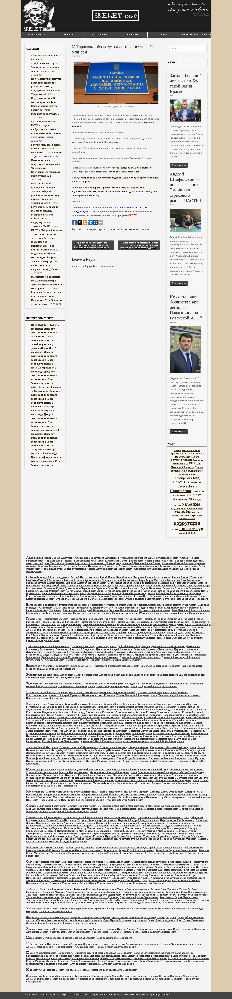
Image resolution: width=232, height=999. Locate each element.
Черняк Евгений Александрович (74, 946)
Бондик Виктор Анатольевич (78, 596)
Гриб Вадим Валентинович (42, 635)
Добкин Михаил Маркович (114, 654)
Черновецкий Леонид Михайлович (165, 944)
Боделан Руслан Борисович (104, 593)
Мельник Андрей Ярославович (87, 777)
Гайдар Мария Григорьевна (86, 618)
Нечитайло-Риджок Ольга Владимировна (119, 797)
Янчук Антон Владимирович (92, 975)
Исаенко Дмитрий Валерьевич (44, 697)
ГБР (186, 463)
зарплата (184, 518)
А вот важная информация (43, 557)
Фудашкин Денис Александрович (154, 920)
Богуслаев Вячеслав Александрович (64, 593)
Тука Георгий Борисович (58, 902)
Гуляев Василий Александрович (183, 637)
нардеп (174, 529)
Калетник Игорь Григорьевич (44, 704)
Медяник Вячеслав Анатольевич (46, 777)
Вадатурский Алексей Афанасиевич (141, 604)
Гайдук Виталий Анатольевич (123, 618)
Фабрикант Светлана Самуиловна (47, 917)
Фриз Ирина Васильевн (117, 920)
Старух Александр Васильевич (185, 877)
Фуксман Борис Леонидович (43, 922)
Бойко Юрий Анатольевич (172, 593)
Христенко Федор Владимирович (155, 931)
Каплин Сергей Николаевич (154, 704)
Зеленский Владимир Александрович (163, 683)
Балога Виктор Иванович (187, 577)
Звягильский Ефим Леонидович (119, 683)
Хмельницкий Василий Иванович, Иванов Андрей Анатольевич (113, 928)
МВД (196, 478)
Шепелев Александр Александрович (150, 955)
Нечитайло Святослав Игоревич (72, 797)
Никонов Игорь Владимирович (165, 797)
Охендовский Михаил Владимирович (73, 811)
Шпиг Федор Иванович (146, 961)
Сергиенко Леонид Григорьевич (165, 869)
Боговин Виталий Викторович (123, 590)
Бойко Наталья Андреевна (138, 593)
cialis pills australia (42, 324)
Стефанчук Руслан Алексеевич (86, 880)
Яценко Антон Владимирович (164, 978)
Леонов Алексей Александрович (45, 752)
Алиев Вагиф (153, 560)
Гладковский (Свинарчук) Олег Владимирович (75, 627)
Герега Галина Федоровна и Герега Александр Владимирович (154, 624)
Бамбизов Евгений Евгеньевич (44, 580)
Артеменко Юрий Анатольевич (164, 566)
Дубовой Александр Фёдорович (180, 657)
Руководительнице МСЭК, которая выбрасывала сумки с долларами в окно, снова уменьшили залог (46, 129)
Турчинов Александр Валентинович (137, 902)
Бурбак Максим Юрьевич (71, 598)
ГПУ (192, 463)
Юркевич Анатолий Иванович (45, 969)
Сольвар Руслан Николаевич (156, 875)
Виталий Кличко (181, 459)
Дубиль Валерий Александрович (140, 657)
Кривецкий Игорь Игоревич (110, 730)
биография (183, 511)
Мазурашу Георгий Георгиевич (84, 769)
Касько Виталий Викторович (60, 706)
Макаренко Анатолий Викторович (125, 769)
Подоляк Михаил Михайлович (154, 830)
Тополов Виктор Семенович (43, 897)
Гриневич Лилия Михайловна (156, 635)
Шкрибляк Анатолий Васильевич (188, 958)
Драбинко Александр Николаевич (62, 657)
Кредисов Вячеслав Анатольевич (72, 730)
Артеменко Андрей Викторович (124, 566)
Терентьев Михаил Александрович (63, 891)
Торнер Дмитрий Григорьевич (79, 897)
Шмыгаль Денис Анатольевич (76, 961)
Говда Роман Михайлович (169, 627)
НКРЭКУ (146, 229)
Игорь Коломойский (187, 471)
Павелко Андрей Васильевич (44, 817)
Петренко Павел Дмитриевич (100, 825)
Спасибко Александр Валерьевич (62, 877)
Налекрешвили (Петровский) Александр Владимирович (61, 791)
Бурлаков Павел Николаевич (105, 598)
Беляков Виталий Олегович (170, 585)
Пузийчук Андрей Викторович (141, 838)
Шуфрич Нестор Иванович (118, 963)
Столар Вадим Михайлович (124, 880)
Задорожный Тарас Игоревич (44, 683)
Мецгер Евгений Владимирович (94, 780)
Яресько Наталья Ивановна (165, 975)
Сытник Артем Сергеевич (149, 883)
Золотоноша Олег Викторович (76, 686)
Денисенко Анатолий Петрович (75, 649)
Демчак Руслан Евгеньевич (168, 646)
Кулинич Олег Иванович (119, 738)
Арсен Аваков (191, 450)
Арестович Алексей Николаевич (83, 566)
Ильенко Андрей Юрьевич (65, 695)
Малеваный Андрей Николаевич (168, 769)
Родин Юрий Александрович (136, 850)
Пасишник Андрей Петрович (68, 822)
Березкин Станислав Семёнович (182, 588)
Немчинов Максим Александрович (142, 794)
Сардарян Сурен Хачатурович (150, 861)
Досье (198, 467)
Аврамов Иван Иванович (60, 560)
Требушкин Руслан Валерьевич (139, 897)
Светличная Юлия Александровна (86, 864)
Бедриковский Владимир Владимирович (133, 582)
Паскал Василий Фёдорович (104, 822)
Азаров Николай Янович (91, 560)
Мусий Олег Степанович (61, 785)
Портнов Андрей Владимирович (99, 833)
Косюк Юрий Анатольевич (58, 728)
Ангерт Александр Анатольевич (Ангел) (90, 563)
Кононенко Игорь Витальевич (177, 720)
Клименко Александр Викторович (79, 712)
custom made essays (42, 429)
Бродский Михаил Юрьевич (180, 596)
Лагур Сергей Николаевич (67, 750)
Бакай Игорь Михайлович (116, 577)
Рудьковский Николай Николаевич (72, 853)
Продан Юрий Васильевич (58, 838)
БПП (195, 453)
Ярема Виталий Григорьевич (130, 975)
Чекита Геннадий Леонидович (79, 944)
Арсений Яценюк (181, 453)
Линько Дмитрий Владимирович (130, 752)
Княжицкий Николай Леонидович (99, 714)
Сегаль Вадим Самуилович (60, 867)
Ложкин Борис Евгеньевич (190, 755)
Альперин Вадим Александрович (182, 560)
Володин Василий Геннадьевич (81, 613)
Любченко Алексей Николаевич (171, 760)
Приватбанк (198, 491)
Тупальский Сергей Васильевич (93, 902)
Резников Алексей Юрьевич (43, 850)
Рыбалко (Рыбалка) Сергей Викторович (120, 853)
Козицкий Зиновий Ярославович (164, 717)
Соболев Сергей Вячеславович (119, 875)
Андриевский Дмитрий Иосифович (138, 563)
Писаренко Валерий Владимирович (164, 828)
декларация (193, 515)
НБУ (186, 482)
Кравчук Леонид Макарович (179, 728)
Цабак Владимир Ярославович (45, 937)
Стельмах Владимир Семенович (46, 880)
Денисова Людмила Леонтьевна (153, 649)
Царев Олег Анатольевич (80, 937)
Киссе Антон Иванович (136, 709)
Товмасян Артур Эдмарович (104, 894)
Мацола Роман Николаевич (94, 775)
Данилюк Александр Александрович (93, 646)
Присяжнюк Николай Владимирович (49, 836)
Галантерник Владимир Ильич (163, 618)
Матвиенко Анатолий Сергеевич (158, 772)
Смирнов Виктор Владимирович (187, 872)
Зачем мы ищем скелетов (196, 34)
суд (199, 528)
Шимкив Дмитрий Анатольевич (78, 958)
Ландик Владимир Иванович (102, 750)
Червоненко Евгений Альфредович (121, 944)
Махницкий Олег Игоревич (60, 775)
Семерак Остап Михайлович (43, 869)
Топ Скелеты (131, 34)
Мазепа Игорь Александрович (45, 769)
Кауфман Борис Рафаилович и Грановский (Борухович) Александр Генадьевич (128, 706)
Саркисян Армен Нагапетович (189, 861)
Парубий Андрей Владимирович (138, 820)
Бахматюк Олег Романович (184, 580)
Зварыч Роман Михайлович (80, 683)
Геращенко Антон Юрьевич (99, 624)
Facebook (129, 207)
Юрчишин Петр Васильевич (120, 969)
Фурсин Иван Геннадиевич (79, 922)
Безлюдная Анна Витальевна (178, 582)
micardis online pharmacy (46, 387)
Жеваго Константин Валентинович (156, 674)
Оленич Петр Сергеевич (82, 805)
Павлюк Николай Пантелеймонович (160, 817)
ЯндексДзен (81, 211)
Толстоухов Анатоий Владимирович (146, 894)
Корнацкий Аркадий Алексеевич (157, 722)
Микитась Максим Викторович (134, 780)
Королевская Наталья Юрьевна (65, 725)
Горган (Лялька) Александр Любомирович (108, 632)
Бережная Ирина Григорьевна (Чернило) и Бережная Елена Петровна (85, 588)
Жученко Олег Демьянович (64, 677)
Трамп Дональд (109, 897)
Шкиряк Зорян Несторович (150, 958)
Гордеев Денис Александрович (154, 632)
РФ (189, 495)
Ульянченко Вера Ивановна (76, 908)
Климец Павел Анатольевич (163, 712)
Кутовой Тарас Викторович (167, 741)
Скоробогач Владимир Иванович (63, 872)
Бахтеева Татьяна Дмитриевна (45, 582)
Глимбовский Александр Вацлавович (129, 627)
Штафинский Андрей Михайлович (183, 961)
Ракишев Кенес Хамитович (112, 847)
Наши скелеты (100, 34)
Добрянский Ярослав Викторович (153, 654)
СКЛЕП (132, 215)
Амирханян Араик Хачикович (45, 563)
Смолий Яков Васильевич (41, 875)
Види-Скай (116, 229)
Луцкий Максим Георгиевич (104, 760)
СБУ (191, 499)
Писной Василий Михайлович (76, 830)
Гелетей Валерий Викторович (171, 621)
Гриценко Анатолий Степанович (59, 637)
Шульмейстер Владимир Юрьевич (47, 963)
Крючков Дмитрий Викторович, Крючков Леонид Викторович (151, 733)
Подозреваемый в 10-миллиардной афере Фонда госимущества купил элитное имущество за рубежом (45, 106)
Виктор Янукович (187, 456)
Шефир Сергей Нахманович (190, 955)
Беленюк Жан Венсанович (85, 585)
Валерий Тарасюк (97, 229)
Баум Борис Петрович (152, 580)
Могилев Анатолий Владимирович (177, 780)
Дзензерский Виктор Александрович (152, 651)
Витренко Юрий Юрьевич (154, 610)
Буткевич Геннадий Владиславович (185, 598)
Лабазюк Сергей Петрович (42, 747)
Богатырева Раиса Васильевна (85, 590)
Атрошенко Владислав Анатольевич (156, 568)
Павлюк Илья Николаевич (120, 817)
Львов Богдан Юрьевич (137, 760)
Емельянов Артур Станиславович (47, 665)
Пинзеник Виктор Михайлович (83, 828)
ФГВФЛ (193, 508)
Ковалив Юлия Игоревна (41, 717)
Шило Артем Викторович (41, 958)
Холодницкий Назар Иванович (174, 928)
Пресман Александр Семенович (139, 833)
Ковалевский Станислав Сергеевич (184, 714)
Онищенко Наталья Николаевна (88, 808)
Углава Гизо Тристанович (42, 908)
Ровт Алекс (110, 850)
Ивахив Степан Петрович (153, 692)
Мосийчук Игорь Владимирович (71, 783)
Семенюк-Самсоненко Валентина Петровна (181, 867)
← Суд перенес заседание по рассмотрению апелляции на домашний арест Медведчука (91, 245)
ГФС (198, 463)
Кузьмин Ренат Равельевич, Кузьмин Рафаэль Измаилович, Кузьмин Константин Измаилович (144, 736)
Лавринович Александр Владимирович (124, 747)
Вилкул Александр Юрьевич (43, 610)
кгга (192, 518)
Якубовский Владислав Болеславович (49, 975)
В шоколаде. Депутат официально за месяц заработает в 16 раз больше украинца (45, 332)
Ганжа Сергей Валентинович (97, 621)
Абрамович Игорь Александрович (126, 557)
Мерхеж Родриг (63, 780)
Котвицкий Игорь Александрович (97, 728)
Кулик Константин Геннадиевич (82, 738)
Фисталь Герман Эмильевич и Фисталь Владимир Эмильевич (64, 920)
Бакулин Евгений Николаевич (152, 577)
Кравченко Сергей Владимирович (140, 728)
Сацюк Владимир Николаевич (44, 864)
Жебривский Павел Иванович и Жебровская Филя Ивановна (96, 674)
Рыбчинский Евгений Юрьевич (164, 853)
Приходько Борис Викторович (161, 836)
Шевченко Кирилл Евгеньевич (107, 955)
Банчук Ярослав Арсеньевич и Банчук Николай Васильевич (101, 580)
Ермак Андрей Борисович (124, 665)
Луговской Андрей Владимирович (93, 758)
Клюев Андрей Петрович (61, 714)
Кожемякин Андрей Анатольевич (122, 717)
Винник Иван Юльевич (123, 610)
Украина (191, 504)
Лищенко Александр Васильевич (110, 755)
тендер (190, 532)
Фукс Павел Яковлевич (190, 920)
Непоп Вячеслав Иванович (181, 794)
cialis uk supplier (41, 367)
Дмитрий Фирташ (182, 467)
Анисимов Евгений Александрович (183, 563)
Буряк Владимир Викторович (143, 598)
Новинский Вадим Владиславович (82, 799)
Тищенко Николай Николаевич (45, 894)
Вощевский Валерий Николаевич (184, 613)
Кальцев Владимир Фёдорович (83, 704)
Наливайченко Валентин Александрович (123, 791)
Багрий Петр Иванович (85, 577)
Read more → (179, 165)
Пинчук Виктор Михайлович (122, 828)
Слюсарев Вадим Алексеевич (101, 872)
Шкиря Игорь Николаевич (116, 958)
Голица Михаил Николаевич (110, 629)
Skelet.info (104, 994)
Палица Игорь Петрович (61, 820)
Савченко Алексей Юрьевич (43, 861)
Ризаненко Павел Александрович (81, 850)
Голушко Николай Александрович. (151, 629)
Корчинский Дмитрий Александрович (109, 725)
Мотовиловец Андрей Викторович (155, 783)
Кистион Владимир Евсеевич (170, 709)
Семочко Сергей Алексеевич (79, 869)
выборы (178, 515)
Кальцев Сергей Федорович (120, 704)
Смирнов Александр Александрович (143, 872)
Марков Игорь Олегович (73, 772)
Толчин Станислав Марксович (188, 894)
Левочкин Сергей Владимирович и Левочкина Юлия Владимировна (163, 750)
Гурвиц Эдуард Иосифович (42, 640)
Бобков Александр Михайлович (45, 590)
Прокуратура (180, 495)
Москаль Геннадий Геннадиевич (113, 783)
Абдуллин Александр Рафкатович (82, 557)
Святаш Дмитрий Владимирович (170, 864)
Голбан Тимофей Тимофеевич (74, 629)
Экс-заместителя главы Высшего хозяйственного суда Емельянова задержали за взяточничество (45, 63)
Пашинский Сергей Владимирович (144, 822)
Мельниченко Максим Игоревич (127, 777)
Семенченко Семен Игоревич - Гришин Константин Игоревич (115, 867)
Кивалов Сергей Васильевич (60, 709)
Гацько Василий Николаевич (134, 621)
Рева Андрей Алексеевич (188, 847)
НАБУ (177, 482)
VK (146, 207)
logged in (90, 266)
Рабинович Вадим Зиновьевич (45, 847)
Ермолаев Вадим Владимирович (161, 665)
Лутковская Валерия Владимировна (171, 758)
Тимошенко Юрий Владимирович (186, 891)
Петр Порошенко (183, 488)
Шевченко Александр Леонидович (67, 955)
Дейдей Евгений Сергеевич (133, 646)
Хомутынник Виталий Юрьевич (70, 931)
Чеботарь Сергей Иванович (42, 944)
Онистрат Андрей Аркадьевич (167, 805)
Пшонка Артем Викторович (179, 838)
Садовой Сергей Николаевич (113, 861)
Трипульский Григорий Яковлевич (48, 900)
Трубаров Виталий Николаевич (124, 900)
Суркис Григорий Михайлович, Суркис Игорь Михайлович (76, 883)
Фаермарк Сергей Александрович (90, 917)
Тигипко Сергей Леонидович (104, 891)
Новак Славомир (50, 799)
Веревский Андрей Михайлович (145, 607)
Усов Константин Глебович (55, 911)
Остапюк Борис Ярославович (160, 808)
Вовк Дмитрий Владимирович (191, 610)
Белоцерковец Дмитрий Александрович (127, 585)
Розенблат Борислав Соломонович (176, 850)
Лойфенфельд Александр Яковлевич (48, 758)
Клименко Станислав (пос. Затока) (123, 712)
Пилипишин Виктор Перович (44, 828)
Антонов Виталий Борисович (44, 566)
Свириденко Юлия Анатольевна (128, 864)
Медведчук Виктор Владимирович (134, 775)
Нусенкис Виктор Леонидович (124, 799)
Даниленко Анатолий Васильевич (47, 646)
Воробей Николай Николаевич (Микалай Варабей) (132, 613)
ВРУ (201, 453)
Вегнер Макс (99, 607)
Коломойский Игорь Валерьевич (138, 720)
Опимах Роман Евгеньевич (125, 808)
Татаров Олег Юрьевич (164, 889)
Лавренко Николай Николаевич (78, 747)
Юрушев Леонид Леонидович (84, 969)
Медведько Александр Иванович (178, 775)
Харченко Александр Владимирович (49, 928)
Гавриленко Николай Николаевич (47, 618)
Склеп (163, 34)
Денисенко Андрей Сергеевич (114, 649)
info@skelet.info (162, 994)
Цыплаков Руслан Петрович (114, 937)
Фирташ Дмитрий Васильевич (185, 917)
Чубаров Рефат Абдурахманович (116, 946)
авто (81, 229)
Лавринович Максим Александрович (173, 747)
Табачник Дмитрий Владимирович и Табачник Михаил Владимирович (71, 889)
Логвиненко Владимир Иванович (152, 755)
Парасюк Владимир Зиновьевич (97, 820)
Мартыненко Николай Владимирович (113, 772)
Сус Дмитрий (123, 883)
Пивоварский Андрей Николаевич (141, 825)
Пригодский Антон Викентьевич (181, 833)
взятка (195, 512)
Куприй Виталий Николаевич (60, 741)
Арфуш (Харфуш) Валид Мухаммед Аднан (68, 568)
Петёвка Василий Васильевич (63, 825)
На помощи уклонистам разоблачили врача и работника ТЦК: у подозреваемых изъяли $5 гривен (46, 86)
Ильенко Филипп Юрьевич (98, 695)
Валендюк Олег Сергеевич (180, 604)
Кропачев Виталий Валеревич (147, 730)
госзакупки (132, 229)
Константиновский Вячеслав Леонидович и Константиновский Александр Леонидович (81, 722)
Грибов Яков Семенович (75, 635)
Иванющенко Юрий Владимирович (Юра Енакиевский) (103, 692)
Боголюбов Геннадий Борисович (163, 590)
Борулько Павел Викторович (115, 596)
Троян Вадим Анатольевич (87, 900)
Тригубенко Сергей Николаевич (179, 897)
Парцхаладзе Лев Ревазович (177, 820)
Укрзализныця (180, 508)
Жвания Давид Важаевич (42, 674)
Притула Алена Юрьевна (88, 836)
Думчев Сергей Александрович (45, 659)
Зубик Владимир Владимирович (116, 686)
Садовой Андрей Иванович (78, 861)
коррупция (187, 523)
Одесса (182, 486)
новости (187, 528)
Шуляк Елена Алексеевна (85, 963)
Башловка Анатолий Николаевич (86, 582)
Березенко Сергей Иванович (144, 588)
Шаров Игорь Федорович (41, 952)
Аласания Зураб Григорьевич (125, 560)
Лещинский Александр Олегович (87, 752)
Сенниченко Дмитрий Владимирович (121, 869)
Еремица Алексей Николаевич (88, 665)
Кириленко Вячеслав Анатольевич (99, 709)
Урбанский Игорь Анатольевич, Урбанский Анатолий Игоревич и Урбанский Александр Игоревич (114, 910)
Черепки (68, 34)
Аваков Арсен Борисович (163, 557)
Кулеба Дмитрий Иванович (43, 738)
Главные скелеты (37, 34)
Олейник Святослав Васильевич (46, 805)
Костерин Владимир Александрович (158, 725)
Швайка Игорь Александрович (114, 952)
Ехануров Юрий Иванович (58, 668)
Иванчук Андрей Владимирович (47, 692)
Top (224, 991)
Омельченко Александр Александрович (122, 805)
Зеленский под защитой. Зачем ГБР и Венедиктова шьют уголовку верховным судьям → (139, 245)
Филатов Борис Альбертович (147, 917)
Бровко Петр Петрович (147, 596)
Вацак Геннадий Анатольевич (72, 607)
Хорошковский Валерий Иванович (113, 931)
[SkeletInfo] (116, 16)
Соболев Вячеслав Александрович (79, 875)
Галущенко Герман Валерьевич (60, 621)
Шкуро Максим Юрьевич (41, 961)
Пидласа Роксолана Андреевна (182, 825)
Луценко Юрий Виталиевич (67, 760)
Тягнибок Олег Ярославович (178, 902)
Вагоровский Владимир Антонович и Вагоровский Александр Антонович (72, 604)
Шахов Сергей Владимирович (76, 952)
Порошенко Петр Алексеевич (59, 833)
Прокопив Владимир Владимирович (98, 838)
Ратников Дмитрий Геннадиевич (151, 847)
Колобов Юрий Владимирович (98, 720)
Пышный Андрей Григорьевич (68, 841)
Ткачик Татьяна (75, 894)
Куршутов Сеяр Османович (132, 741)
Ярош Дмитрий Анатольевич (126, 978)
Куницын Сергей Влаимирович (155, 738)
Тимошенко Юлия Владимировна (143, 891)
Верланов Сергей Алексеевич (183, 607)
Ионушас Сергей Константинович (179, 695)
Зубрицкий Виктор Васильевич (157, 686)
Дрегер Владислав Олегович (101, 657)
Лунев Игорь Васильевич (131, 758)
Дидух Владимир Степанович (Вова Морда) (69, 654)
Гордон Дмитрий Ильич (189, 632)
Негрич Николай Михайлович (100, 794)
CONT (139, 207)
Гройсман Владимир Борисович (101, 637)
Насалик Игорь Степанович (167, 791)
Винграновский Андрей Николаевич (85, 610)
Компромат (183, 478)
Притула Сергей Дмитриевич (123, 836)
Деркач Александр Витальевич (63, 651)
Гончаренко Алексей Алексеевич (61, 632)
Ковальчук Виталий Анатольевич (78, 717)
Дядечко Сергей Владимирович (121, 659)
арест (200, 508)
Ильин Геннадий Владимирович (136, 695)
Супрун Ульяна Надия (157, 880)
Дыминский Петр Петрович (83, 659)
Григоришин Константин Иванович (113, 635)
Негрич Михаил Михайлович (62, 794)
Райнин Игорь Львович (80, 847)
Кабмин (183, 474)
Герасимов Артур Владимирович (61, 624)
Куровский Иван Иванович (97, 741)
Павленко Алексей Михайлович (83, 817)
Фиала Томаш (120, 917)
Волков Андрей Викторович (43, 613)
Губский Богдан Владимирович (141, 637)
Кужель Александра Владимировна (62, 736)
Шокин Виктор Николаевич (114, 961)
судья (182, 533)
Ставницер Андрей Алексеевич (146, 877)
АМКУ (177, 450)
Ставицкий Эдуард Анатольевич (104, 877)
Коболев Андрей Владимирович (141, 714)
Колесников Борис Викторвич (60, 720)
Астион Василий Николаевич (114, 568)
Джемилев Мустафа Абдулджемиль (105, 651)
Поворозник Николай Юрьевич (115, 830)
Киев (192, 474)
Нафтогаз (195, 482)
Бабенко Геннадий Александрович (47, 577)
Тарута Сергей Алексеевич (133, 889)
